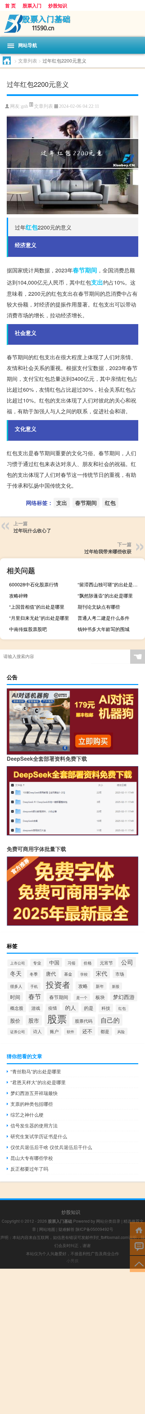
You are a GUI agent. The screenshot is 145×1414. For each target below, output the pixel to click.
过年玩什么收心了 (32, 530)
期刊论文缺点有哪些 (99, 606)
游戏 (35, 1008)
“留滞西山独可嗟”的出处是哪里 (110, 584)
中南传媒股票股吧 (28, 629)
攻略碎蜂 (18, 595)
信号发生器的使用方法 (34, 1125)
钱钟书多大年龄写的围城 (103, 629)
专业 (37, 963)
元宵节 (106, 962)
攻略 (83, 985)
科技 (106, 1008)
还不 (87, 1030)
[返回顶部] (137, 1263)
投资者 (58, 984)
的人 (70, 1007)
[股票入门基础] (72, 24)
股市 (33, 1020)
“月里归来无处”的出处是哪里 (39, 617)
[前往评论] (137, 1246)
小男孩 (72, 1260)
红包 (32, 227)
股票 (57, 1018)
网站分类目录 (108, 1221)
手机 (34, 986)
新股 (115, 986)
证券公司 (17, 1031)
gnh (24, 106)
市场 (119, 974)
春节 (34, 996)
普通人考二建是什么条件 (103, 617)
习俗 (71, 963)
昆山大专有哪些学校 (31, 1157)
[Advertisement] (72, 1341)
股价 (15, 1020)
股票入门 (32, 5)
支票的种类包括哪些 (31, 1103)
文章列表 (27, 60)
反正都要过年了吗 (29, 1168)
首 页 (10, 5)
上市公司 (17, 963)
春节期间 (85, 270)
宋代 (101, 973)
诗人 (37, 1031)
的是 (88, 1007)
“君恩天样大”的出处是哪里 (38, 1082)
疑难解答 (66, 1229)
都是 (104, 1031)
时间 (15, 996)
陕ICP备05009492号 (94, 1229)
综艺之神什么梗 (27, 1114)
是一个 (81, 997)
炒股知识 (57, 5)
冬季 (34, 974)
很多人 (16, 986)
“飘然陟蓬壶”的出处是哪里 (105, 595)
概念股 (16, 1008)
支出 (97, 282)
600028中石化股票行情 (33, 584)
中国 (54, 962)
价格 (88, 963)
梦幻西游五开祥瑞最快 (34, 1093)
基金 (68, 974)
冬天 (16, 973)
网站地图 (47, 1229)
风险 (121, 1031)
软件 (70, 1031)
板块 (100, 997)
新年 (100, 986)
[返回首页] (137, 1229)
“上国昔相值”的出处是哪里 (36, 606)
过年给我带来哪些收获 (108, 551)
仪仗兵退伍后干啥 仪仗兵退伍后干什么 (51, 1147)
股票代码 (83, 1021)
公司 (127, 962)
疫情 (52, 1008)
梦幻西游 (124, 996)
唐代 (51, 973)
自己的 (110, 1020)
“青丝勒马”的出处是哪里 (35, 1071)
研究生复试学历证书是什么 (38, 1136)
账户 (54, 1031)
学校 (84, 974)
